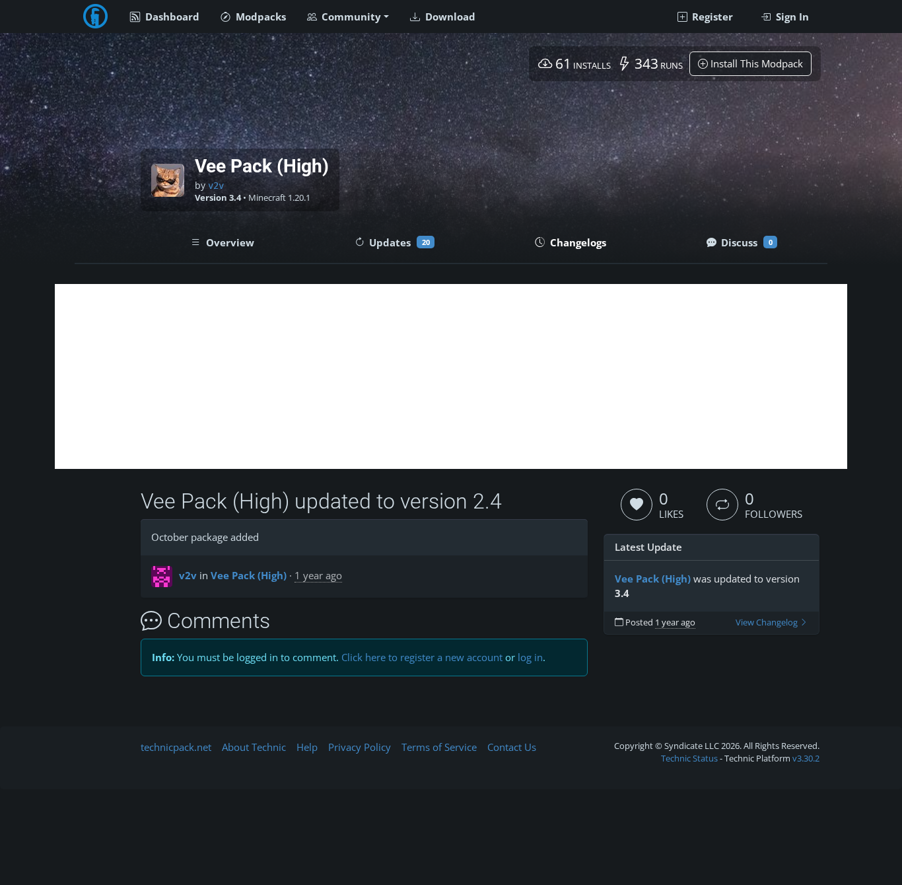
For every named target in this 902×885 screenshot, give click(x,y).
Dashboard (171, 16)
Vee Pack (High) (249, 575)
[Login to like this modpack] (636, 504)
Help (307, 747)
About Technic (254, 747)
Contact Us (511, 747)
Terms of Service (439, 747)
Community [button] (350, 16)
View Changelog (768, 622)
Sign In (791, 16)
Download (449, 16)
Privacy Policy (359, 747)
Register (711, 16)
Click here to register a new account (422, 657)
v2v (216, 185)
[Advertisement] (451, 376)
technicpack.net (176, 747)
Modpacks (259, 16)
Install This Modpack (755, 63)
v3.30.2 (805, 758)
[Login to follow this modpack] (722, 504)
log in (530, 657)
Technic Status (689, 758)
